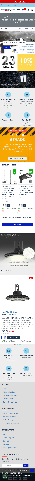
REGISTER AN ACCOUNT (16, 158)
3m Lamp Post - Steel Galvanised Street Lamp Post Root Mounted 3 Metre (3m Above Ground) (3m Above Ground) (8, 193)
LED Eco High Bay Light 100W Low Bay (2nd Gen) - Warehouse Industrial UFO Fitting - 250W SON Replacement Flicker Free (17, 318)
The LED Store (11, 312)
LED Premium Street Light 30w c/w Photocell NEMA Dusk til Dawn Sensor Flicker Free (25, 190)
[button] (15, 212)
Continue (17, 224)
